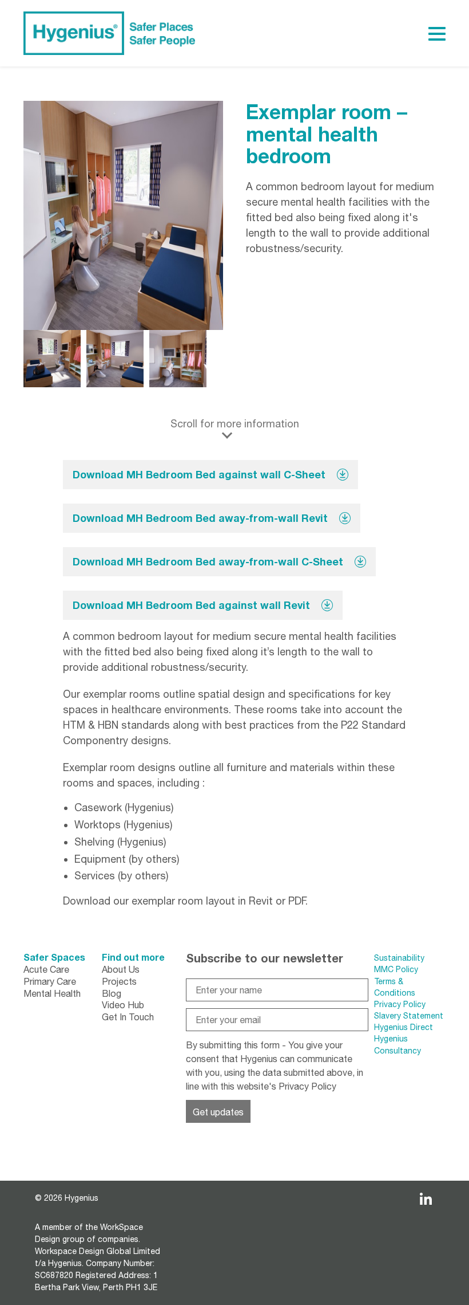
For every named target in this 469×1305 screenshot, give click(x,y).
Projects (119, 981)
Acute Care (46, 969)
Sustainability (399, 957)
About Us (121, 969)
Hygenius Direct (403, 1027)
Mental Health (52, 993)
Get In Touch (128, 1017)
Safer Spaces (54, 957)
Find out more (133, 957)
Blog (111, 993)
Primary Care (49, 981)
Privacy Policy (307, 1086)
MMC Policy (397, 969)
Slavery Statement (408, 1015)
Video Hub (123, 1005)
